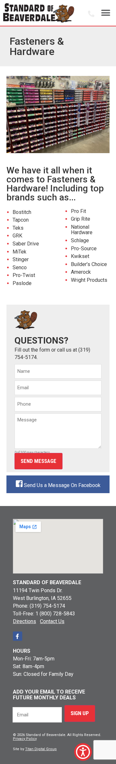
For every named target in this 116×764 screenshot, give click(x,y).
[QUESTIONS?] (91, 14)
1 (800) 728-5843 (55, 614)
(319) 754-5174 (47, 606)
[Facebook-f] (17, 636)
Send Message (38, 461)
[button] (105, 12)
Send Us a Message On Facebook (62, 485)
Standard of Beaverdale (47, 582)
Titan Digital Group (41, 749)
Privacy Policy (25, 739)
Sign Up (80, 713)
